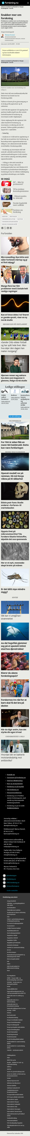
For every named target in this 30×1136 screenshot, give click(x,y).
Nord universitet (11, 1015)
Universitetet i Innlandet (13, 1104)
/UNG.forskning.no (12, 883)
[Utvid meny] (28, 3)
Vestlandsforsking (12, 1118)
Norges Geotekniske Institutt (14, 1020)
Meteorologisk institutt (13, 959)
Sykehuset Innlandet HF (13, 1088)
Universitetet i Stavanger (13, 1109)
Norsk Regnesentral (12, 1034)
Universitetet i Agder (12, 1099)
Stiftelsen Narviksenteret (13, 1083)
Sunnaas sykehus (11, 1085)
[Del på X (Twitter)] (5, 228)
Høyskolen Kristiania (12, 945)
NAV (8, 961)
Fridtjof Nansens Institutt (14, 928)
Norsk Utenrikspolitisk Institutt (15, 1039)
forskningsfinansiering (10, 221)
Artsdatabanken (11, 907)
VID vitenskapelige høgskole (14, 1123)
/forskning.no (11, 879)
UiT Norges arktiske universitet (15, 1097)
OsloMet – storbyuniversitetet (15, 1050)
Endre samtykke (12, 890)
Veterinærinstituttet (12, 1120)
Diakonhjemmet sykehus (13, 910)
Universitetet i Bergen (13, 1102)
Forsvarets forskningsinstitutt (15, 923)
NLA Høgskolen (11, 975)
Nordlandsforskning (12, 1017)
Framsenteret (10, 926)
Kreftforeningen (11, 952)
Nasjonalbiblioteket (12, 989)
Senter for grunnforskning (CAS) (15, 1071)
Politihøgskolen (11, 1055)
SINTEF (9, 1069)
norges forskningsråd (9, 224)
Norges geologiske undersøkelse (16, 1027)
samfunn (5, 216)
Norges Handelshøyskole (14, 1022)
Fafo (8, 916)
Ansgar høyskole (11, 901)
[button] (2, 391)
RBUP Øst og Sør (11, 1060)
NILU (8, 970)
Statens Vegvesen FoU (13, 1080)
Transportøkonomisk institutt (15, 1094)
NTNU (8, 986)
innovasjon (13, 216)
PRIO (8, 1057)
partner (20, 219)
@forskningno (11, 875)
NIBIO (8, 964)
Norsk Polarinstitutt (12, 1032)
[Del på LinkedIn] (8, 228)
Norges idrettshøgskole (13, 1029)
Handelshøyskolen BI (13, 930)
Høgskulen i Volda (12, 940)
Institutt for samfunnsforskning (15, 947)
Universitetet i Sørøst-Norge (14, 1111)
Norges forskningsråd (13, 1025)
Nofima (9, 1012)
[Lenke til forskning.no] (13, 2)
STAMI (9, 1078)
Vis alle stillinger (15, 416)
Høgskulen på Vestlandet (13, 942)
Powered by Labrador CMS (15, 1133)
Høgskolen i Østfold (12, 938)
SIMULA (9, 1067)
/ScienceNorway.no (12, 886)
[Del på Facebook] (2, 228)
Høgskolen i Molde (12, 935)
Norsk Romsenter (12, 1037)
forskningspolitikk (8, 219)
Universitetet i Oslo (12, 1106)
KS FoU (9, 950)
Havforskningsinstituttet (13, 933)
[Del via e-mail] (10, 228)
